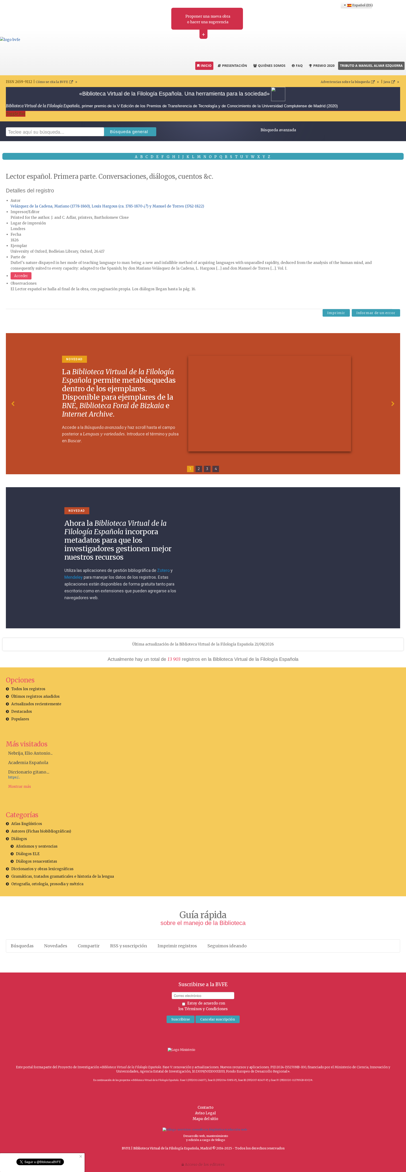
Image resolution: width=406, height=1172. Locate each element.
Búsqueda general (129, 131)
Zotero (163, 570)
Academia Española (28, 762)
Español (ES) (361, 5)
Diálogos (19, 839)
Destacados (21, 711)
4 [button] (216, 469)
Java (386, 82)
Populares (20, 719)
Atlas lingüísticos (26, 823)
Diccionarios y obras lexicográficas (42, 869)
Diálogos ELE (28, 854)
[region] (203, 403)
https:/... (14, 777)
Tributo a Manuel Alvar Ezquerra (371, 65)
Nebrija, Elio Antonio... (30, 753)
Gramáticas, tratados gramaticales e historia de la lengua (62, 876)
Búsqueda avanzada (278, 130)
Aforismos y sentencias (37, 846)
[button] (13, 403)
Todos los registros (28, 689)
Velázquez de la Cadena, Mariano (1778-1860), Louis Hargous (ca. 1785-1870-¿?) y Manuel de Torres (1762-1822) (107, 206)
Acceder (21, 276)
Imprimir (336, 313)
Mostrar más (19, 786)
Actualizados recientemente (36, 704)
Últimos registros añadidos (35, 696)
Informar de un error (375, 313)
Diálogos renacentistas (36, 861)
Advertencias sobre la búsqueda (345, 82)
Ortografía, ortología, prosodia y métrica (47, 884)
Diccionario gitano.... (28, 772)
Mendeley (73, 577)
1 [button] (190, 469)
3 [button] (207, 469)
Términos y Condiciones (206, 1009)
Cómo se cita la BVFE (52, 82)
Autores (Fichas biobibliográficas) (41, 831)
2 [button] (199, 469)
